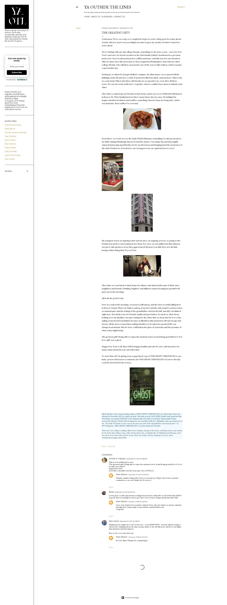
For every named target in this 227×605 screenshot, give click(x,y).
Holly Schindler (11, 151)
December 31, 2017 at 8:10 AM (125, 492)
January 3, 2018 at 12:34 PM (137, 537)
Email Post (111, 446)
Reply (111, 487)
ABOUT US (95, 17)
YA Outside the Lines (107, 7)
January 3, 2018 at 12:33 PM (137, 501)
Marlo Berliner (121, 474)
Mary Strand (114, 521)
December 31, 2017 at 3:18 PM (130, 521)
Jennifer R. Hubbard (117, 459)
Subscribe (17, 72)
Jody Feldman (10, 136)
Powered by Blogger (132, 597)
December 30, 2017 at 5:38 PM (136, 459)
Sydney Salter (10, 148)
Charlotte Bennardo (13, 125)
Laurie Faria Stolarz (12, 155)
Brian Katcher (10, 144)
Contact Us (119, 17)
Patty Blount (10, 129)
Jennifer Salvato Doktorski (15, 132)
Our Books (107, 17)
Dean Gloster (10, 140)
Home (87, 17)
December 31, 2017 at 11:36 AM (138, 474)
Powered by (11, 80)
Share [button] (78, 28)
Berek (111, 492)
